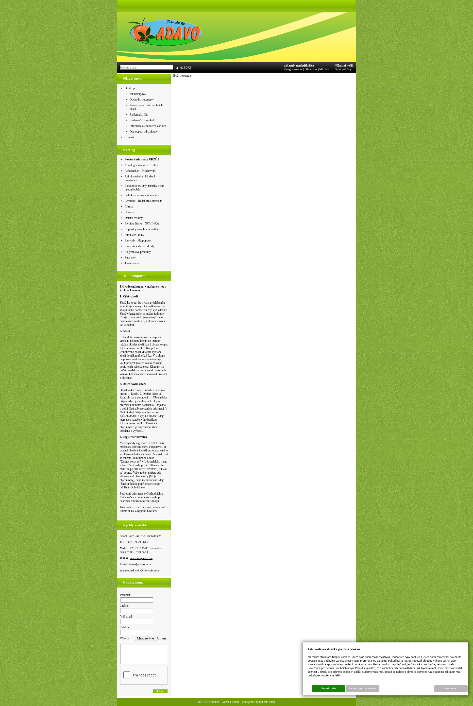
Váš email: (126, 616)
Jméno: (124, 605)
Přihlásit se (310, 69)
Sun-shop (269, 702)
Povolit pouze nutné (362, 688)
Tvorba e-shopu (230, 702)
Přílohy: (125, 638)
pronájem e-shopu (252, 702)
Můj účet (324, 69)
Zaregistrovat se (293, 69)
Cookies (214, 702)
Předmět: (125, 595)
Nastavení (450, 688)
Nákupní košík (344, 65)
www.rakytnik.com (141, 558)
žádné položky (343, 69)
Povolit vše (328, 688)
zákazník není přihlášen (299, 65)
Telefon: (125, 627)
